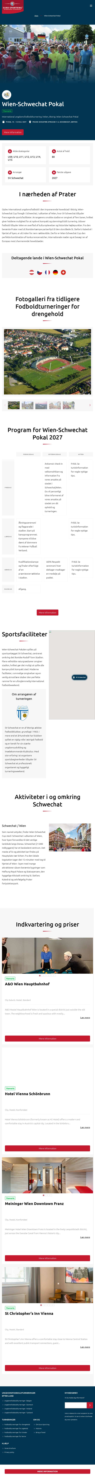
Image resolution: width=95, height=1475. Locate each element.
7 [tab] (55, 976)
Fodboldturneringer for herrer (15, 1436)
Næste (90, 405)
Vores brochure (10, 1448)
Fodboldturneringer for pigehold (16, 1428)
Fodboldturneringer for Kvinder (15, 1432)
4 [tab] (47, 976)
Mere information (13, 132)
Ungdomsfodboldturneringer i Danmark (18, 1404)
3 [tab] (45, 976)
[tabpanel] (47, 956)
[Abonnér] (90, 1405)
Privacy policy (9, 1452)
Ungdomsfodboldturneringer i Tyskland (18, 1412)
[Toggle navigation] (91, 5)
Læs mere (85, 1017)
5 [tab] (50, 976)
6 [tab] (52, 976)
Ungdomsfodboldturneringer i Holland (18, 1408)
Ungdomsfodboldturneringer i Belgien (18, 1400)
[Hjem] (13, 7)
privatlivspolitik (69, 1416)
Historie (38, 1428)
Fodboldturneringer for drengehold (17, 1424)
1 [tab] (40, 976)
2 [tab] (42, 976)
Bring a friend (40, 1432)
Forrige (5, 405)
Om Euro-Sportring (42, 1424)
